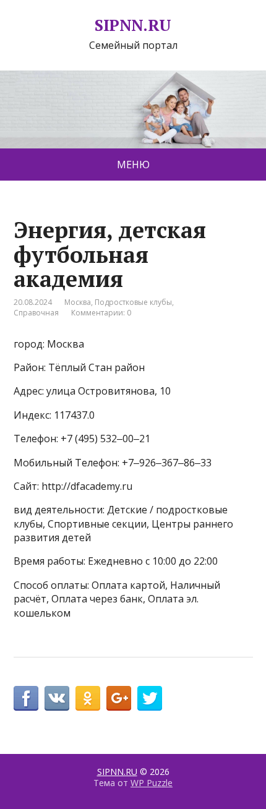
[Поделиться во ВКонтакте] (57, 698)
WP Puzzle (152, 783)
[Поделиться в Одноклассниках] (87, 698)
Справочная (36, 312)
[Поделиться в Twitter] (149, 698)
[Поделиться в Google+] (118, 698)
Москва (77, 302)
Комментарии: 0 (101, 312)
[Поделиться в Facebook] (26, 698)
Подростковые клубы (133, 302)
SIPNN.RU (133, 25)
